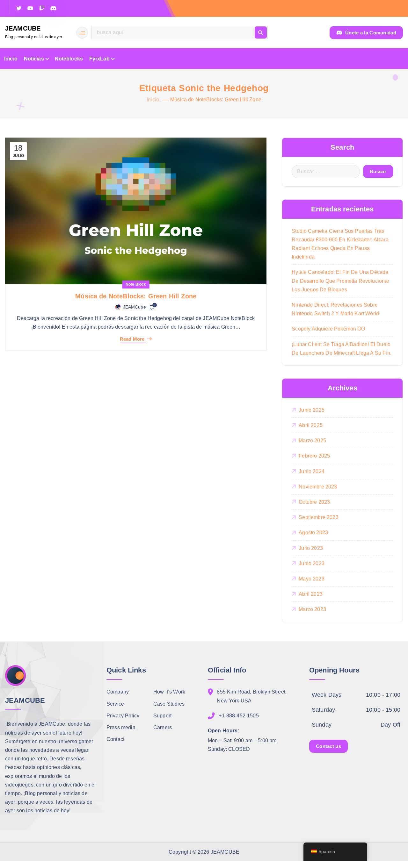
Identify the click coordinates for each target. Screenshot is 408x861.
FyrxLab (99, 58)
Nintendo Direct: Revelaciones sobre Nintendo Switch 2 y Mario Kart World (335, 309)
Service (115, 703)
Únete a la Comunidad (370, 32)
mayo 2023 (311, 578)
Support (162, 715)
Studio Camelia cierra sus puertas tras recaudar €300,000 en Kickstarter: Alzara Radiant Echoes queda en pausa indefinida (340, 244)
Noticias (34, 58)
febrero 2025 (314, 456)
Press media (120, 727)
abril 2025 (311, 425)
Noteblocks (69, 58)
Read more (132, 339)
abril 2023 (311, 594)
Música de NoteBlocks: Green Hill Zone (215, 99)
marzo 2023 (312, 609)
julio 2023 (311, 548)
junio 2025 (311, 410)
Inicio (11, 58)
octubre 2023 (314, 502)
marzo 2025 (312, 440)
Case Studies (169, 703)
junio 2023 (311, 563)
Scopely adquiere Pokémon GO (328, 328)
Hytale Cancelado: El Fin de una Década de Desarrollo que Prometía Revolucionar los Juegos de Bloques (340, 280)
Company (117, 691)
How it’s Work (169, 691)
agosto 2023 (313, 532)
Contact (115, 739)
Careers (162, 727)
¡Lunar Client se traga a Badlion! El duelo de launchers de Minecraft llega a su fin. (341, 349)
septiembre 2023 (318, 517)
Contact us (328, 746)
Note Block (136, 284)
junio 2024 (311, 471)
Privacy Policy (122, 715)
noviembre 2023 (318, 486)
